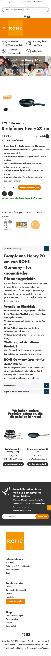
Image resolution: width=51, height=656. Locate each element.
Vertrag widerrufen (15, 601)
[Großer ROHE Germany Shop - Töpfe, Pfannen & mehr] (18, 28)
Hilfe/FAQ (10, 562)
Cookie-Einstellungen (14, 615)
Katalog (9, 573)
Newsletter (10, 597)
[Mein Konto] (47, 28)
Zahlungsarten (12, 619)
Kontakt (9, 586)
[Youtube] (28, 16)
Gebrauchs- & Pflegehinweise (18, 566)
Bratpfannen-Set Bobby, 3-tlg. (13, 450)
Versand (19, 140)
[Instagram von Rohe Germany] (23, 634)
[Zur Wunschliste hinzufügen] (4, 193)
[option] (7, 110)
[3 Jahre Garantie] (35, 225)
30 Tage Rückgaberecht (16, 590)
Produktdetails (10, 385)
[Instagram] (25, 16)
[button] (43, 28)
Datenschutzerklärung (22, 510)
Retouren (9, 593)
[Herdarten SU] (8, 225)
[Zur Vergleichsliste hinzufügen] (10, 193)
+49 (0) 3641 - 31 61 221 (34, 2)
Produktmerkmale (13, 569)
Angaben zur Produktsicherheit (16, 392)
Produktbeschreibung (12, 249)
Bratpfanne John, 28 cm (37, 450)
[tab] (25, 248)
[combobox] (25, 9)
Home (15, 65)
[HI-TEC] (21, 225)
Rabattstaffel (11, 626)
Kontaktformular (16, 2)
